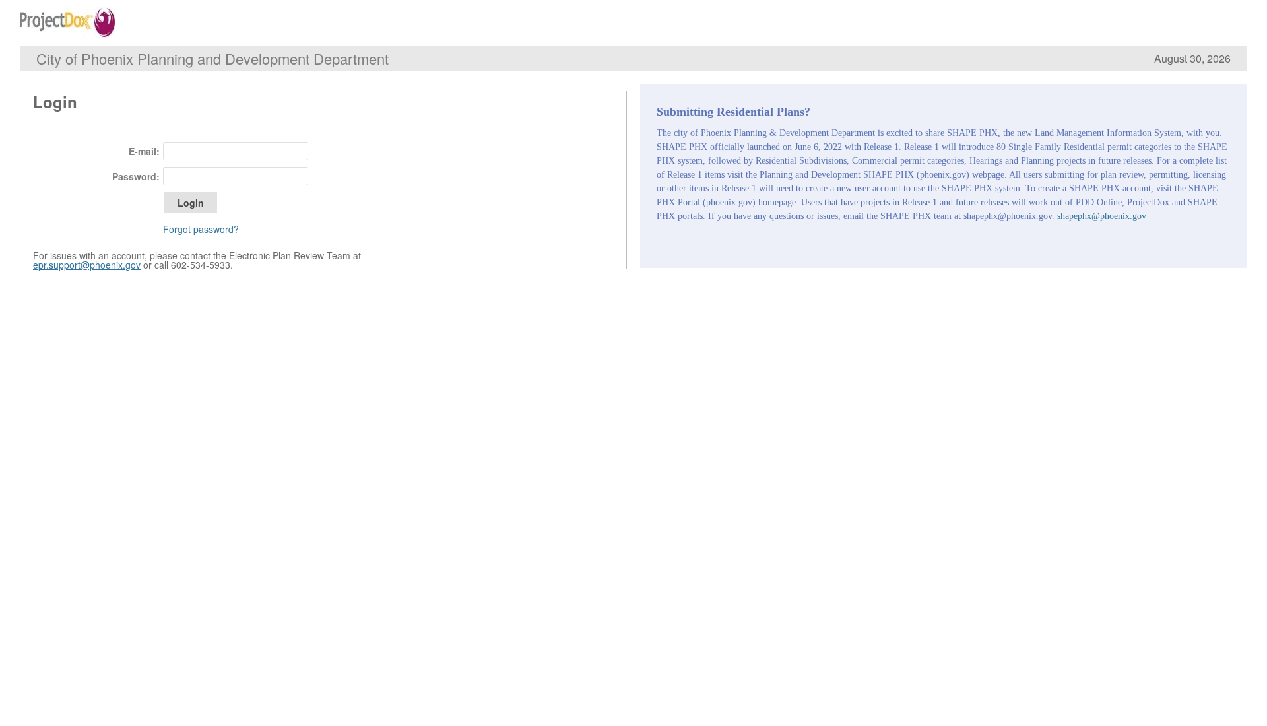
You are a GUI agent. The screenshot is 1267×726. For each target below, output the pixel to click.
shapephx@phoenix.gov (1101, 216)
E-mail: (144, 151)
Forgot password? (201, 229)
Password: (136, 176)
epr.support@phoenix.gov (87, 264)
